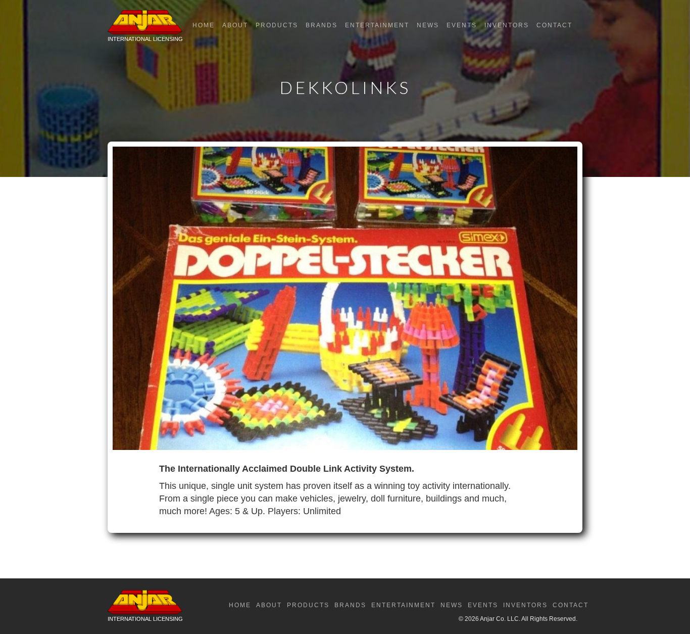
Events (462, 25)
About (235, 25)
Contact (554, 25)
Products (277, 25)
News (428, 25)
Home (203, 25)
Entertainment (377, 25)
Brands (321, 25)
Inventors (506, 25)
